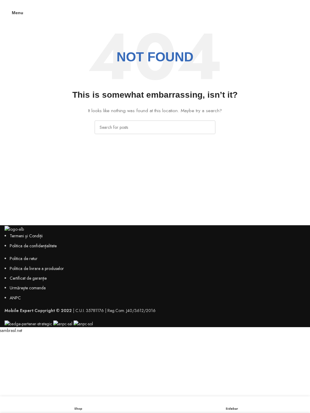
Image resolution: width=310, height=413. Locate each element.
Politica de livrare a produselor (37, 268)
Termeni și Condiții (26, 236)
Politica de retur (24, 258)
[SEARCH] (209, 127)
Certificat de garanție (28, 278)
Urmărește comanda (28, 288)
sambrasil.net (11, 330)
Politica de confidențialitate (33, 246)
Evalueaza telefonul (155, 3)
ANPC (15, 298)
